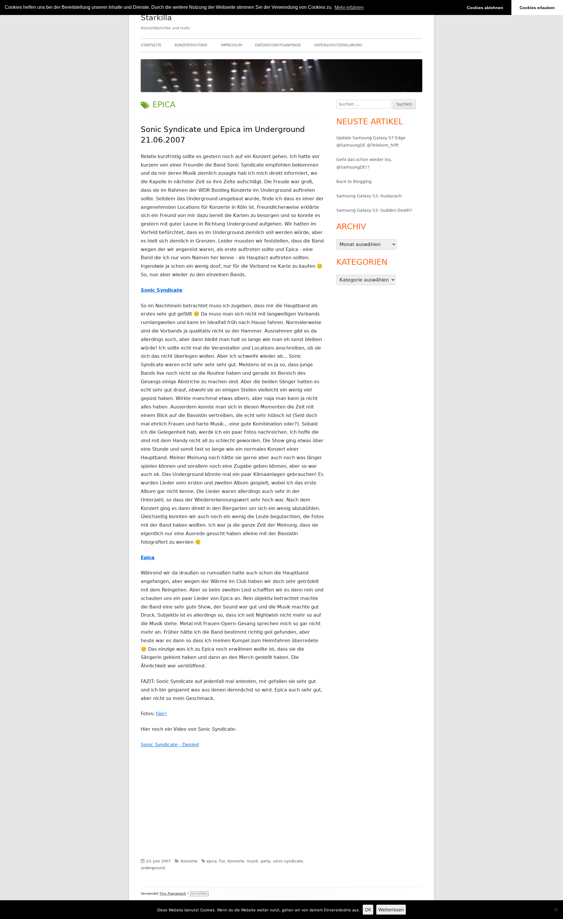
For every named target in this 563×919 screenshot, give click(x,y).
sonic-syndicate (288, 861)
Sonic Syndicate (161, 290)
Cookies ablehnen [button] (485, 7)
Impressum (231, 45)
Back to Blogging (354, 181)
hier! (161, 713)
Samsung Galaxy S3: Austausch (369, 196)
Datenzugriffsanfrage (278, 45)
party (266, 861)
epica (211, 861)
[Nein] (556, 910)
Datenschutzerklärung (338, 45)
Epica (148, 557)
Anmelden (199, 894)
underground (153, 868)
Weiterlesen (391, 910)
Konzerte (189, 861)
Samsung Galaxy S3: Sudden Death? (374, 210)
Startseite (151, 45)
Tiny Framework (173, 894)
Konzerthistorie (191, 45)
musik (252, 861)
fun (222, 861)
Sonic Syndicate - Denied (170, 744)
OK (368, 910)
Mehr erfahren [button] (349, 7)
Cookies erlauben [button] (537, 7)
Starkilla (156, 17)
